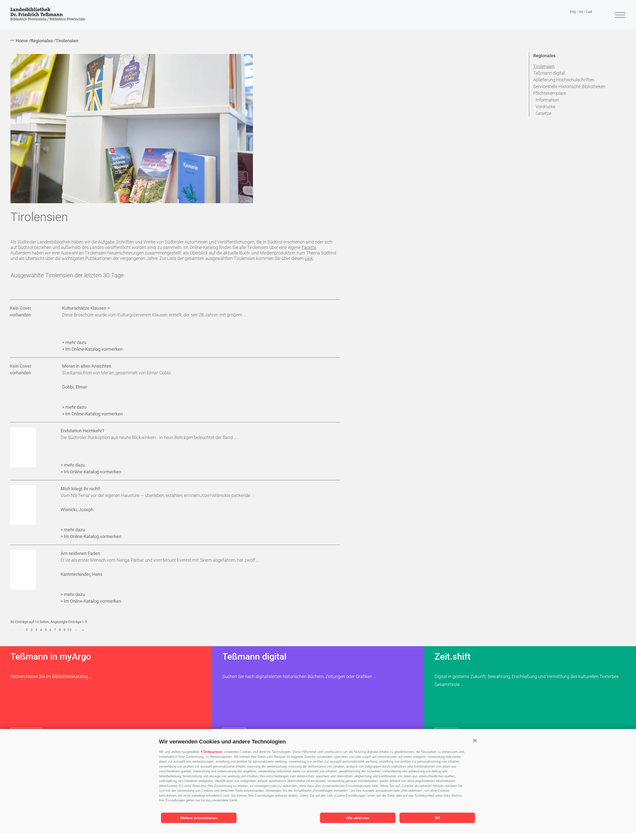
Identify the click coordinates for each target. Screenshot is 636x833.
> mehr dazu (74, 342)
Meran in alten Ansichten (86, 366)
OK (437, 818)
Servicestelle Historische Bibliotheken (569, 86)
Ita (581, 12)
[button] (475, 740)
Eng (573, 12)
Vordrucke (546, 106)
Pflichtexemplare (549, 93)
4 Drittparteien (211, 752)
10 (69, 630)
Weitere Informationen (199, 818)
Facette (309, 247)
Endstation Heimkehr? (82, 430)
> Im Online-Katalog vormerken (92, 349)
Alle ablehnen (357, 818)
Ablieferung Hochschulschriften (563, 79)
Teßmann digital (549, 73)
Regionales (544, 55)
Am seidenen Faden (80, 553)
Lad (589, 12)
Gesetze (543, 113)
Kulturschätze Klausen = (86, 308)
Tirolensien (544, 66)
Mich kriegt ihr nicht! (80, 488)
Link (309, 258)
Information (547, 99)
